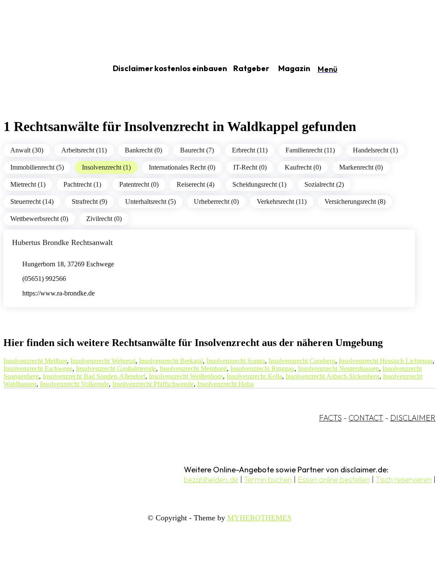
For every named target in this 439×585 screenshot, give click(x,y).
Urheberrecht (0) (216, 201)
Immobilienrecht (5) (37, 167)
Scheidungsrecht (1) (259, 184)
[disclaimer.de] (46, 69)
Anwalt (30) (26, 150)
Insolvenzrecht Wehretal (102, 360)
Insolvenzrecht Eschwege (37, 368)
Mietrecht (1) (27, 184)
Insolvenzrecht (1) (106, 167)
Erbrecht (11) (250, 150)
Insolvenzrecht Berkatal (171, 360)
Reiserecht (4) (195, 184)
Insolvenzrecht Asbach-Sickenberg (332, 376)
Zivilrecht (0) (104, 218)
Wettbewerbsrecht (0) (39, 218)
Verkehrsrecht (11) (282, 201)
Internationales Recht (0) (182, 167)
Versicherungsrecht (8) (355, 201)
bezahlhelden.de (211, 479)
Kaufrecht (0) (303, 167)
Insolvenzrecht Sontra (235, 360)
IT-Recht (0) (250, 167)
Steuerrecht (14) (32, 201)
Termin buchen (268, 479)
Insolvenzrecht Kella (254, 376)
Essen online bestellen (334, 479)
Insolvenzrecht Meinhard (193, 368)
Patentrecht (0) (139, 184)
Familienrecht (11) (310, 150)
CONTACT (366, 418)
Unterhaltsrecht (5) (150, 201)
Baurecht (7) (197, 150)
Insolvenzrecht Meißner (35, 360)
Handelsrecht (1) (375, 150)
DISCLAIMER (413, 418)
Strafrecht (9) (89, 201)
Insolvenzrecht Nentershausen (338, 368)
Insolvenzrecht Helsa (225, 384)
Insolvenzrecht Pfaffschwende (153, 384)
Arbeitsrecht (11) (84, 150)
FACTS (330, 418)
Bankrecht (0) (143, 150)
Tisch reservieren (404, 479)
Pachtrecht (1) (82, 184)
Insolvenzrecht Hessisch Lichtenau (386, 360)
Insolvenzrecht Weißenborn (186, 376)
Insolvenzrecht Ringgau (262, 368)
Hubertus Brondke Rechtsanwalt (62, 242)
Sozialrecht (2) (324, 184)
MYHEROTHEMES (259, 517)
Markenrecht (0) (361, 167)
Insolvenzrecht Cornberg (301, 360)
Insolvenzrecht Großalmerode (116, 368)
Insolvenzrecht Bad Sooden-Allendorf (93, 376)
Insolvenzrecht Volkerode (74, 384)
